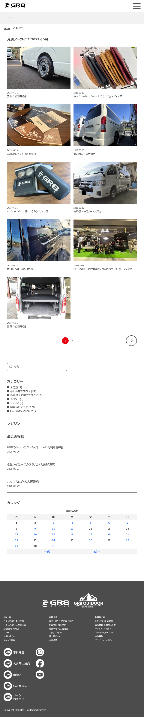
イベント (14, 399)
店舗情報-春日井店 (57, 624)
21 (127, 534)
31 (53, 546)
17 (53, 534)
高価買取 (99, 636)
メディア (14, 403)
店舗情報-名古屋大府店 (105, 624)
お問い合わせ (10, 636)
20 (108, 534)
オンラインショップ (103, 628)
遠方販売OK (54, 636)
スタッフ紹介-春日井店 (14, 620)
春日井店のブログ (20, 391)
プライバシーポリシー (104, 640)
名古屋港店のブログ (21, 411)
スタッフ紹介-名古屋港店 (15, 624)
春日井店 (18, 652)
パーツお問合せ (18, 697)
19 (90, 534)
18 (72, 534)
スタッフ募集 (9, 640)
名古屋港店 (20, 686)
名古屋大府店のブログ (23, 395)
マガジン (13, 423)
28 (127, 540)
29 (16, 546)
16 (35, 534)
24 (53, 540)
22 (16, 540)
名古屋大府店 (21, 663)
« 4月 (47, 551)
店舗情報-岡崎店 (11, 628)
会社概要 (53, 640)
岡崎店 (17, 675)
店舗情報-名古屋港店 (58, 628)
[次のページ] (131, 340)
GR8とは (7, 617)
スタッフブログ (55, 632)
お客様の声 (100, 617)
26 (90, 540)
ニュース (7, 632)
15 (16, 534)
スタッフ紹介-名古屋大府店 (61, 620)
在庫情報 (53, 617)
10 (53, 528)
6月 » (97, 551)
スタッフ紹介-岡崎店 (104, 620)
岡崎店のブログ (19, 407)
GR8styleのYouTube (104, 632)
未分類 (14, 387)
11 (72, 528)
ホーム (7, 28)
